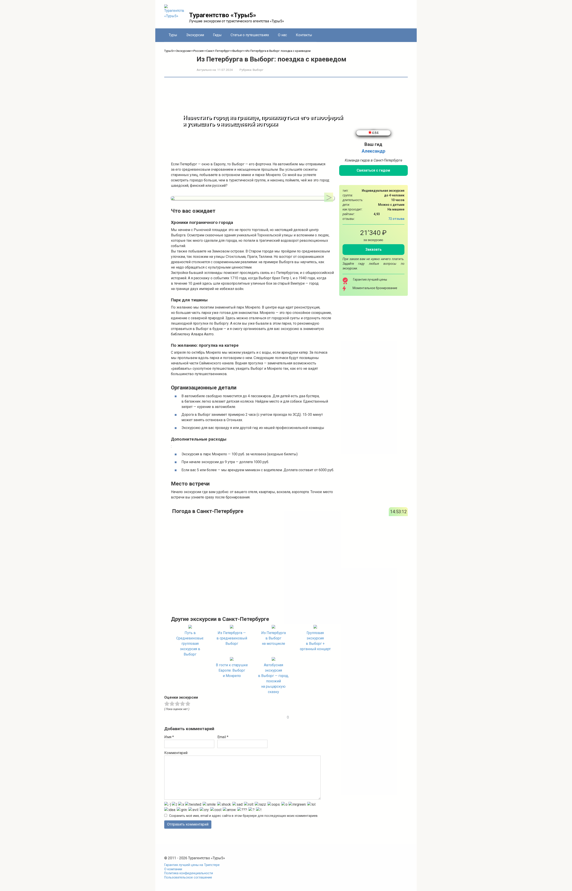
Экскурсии (195, 35)
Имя (169, 737)
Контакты (304, 35)
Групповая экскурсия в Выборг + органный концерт (315, 641)
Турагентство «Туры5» (222, 15)
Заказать (373, 249)
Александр (373, 151)
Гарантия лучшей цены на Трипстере (192, 865)
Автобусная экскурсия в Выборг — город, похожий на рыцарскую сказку (273, 678)
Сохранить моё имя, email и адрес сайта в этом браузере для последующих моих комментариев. (243, 816)
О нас (282, 35)
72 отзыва (396, 219)
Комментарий (175, 753)
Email (222, 737)
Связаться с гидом (373, 170)
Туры (173, 35)
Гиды (217, 35)
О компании (173, 869)
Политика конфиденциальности (188, 873)
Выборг (258, 69)
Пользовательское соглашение (188, 877)
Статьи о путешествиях (250, 35)
